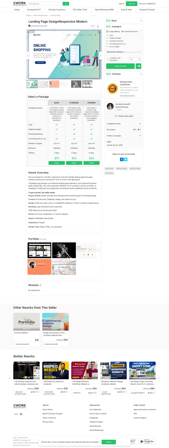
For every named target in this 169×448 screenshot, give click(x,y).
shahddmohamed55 (122, 104)
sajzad (105, 392)
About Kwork (48, 409)
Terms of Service (49, 418)
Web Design (109, 168)
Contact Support (140, 418)
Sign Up (132, 4)
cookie (53, 442)
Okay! (108, 442)
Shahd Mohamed (121, 107)
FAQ (135, 414)
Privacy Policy (48, 422)
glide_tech (19, 392)
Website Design (121, 168)
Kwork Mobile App (96, 430)
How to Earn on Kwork (98, 414)
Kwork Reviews (95, 426)
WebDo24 (77, 393)
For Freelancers (95, 409)
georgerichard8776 (138, 393)
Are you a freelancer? (147, 4)
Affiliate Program (96, 422)
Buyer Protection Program (53, 414)
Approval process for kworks (145, 409)
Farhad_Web (49, 392)
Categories (94, 418)
